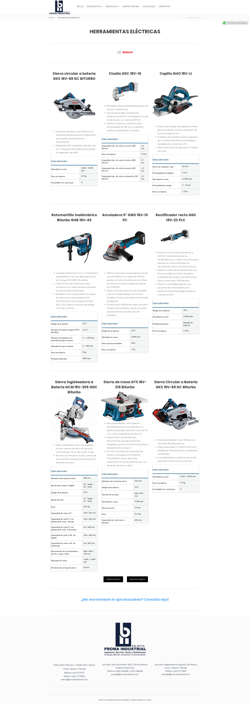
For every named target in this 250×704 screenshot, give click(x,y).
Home (51, 18)
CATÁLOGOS (148, 6)
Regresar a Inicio (194, 18)
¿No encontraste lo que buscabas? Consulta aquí (125, 599)
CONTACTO (164, 6)
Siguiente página (137, 579)
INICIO (80, 6)
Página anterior (113, 579)
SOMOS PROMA (130, 6)
